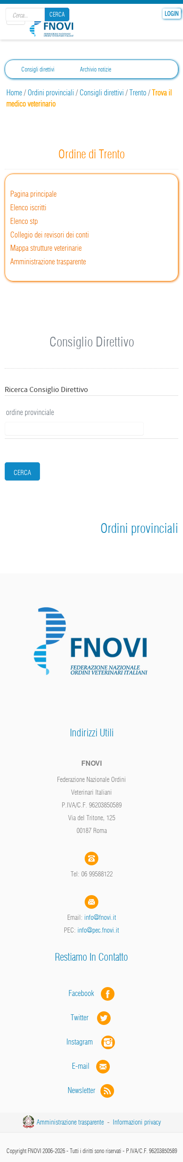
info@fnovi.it (100, 917)
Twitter (84, 1017)
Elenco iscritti (28, 207)
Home (14, 92)
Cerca (57, 14)
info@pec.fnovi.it (98, 930)
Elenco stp (24, 221)
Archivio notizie (95, 69)
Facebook (84, 993)
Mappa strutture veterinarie (46, 248)
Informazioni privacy (137, 1122)
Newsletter (84, 1090)
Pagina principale (33, 194)
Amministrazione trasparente (48, 261)
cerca (22, 472)
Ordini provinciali (51, 92)
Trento (137, 92)
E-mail (80, 1066)
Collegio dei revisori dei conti (49, 235)
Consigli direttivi (37, 69)
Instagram (83, 1042)
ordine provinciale (30, 412)
